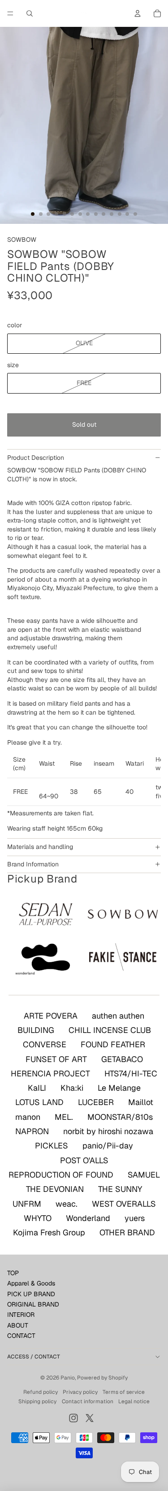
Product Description (35, 458)
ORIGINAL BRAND (33, 1304)
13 (127, 214)
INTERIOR (20, 1315)
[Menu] (10, 13)
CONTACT (21, 1336)
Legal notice (134, 1401)
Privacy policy (80, 1392)
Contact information (87, 1401)
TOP (13, 1273)
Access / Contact (33, 1356)
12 (119, 214)
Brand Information (33, 864)
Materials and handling (40, 847)
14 (135, 214)
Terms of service (124, 1392)
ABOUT (17, 1325)
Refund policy (40, 1392)
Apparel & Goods (31, 1283)
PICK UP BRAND (31, 1294)
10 (103, 214)
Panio (67, 1377)
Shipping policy (37, 1401)
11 (111, 214)
